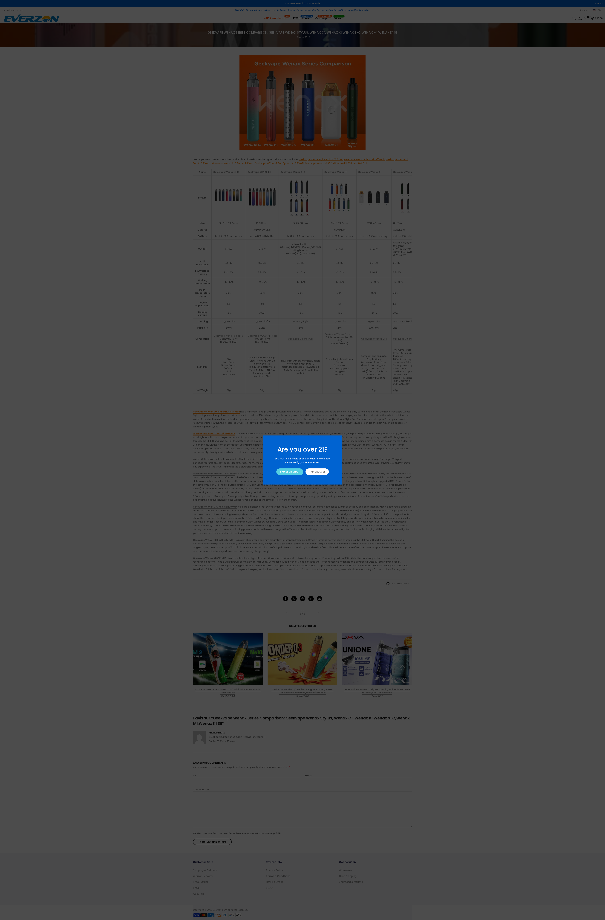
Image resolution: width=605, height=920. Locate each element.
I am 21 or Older (289, 471)
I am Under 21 (317, 471)
